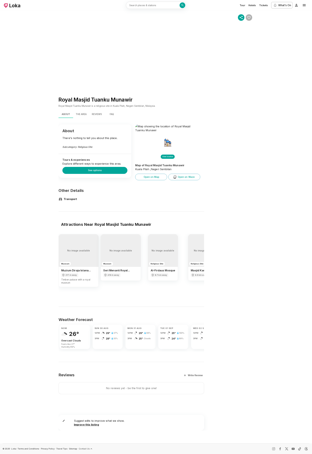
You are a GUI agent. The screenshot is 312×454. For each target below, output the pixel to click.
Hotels (252, 5)
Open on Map (151, 177)
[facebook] (280, 449)
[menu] (304, 5)
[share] (241, 17)
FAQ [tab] (112, 114)
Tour (242, 5)
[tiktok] (299, 449)
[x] (286, 449)
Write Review (195, 375)
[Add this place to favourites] (249, 17)
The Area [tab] (81, 114)
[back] (65, 263)
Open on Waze (186, 177)
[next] (197, 263)
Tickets (263, 5)
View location (167, 156)
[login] (296, 5)
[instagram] (273, 449)
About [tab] (66, 114)
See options (95, 170)
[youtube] (293, 449)
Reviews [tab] (97, 114)
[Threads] (306, 449)
